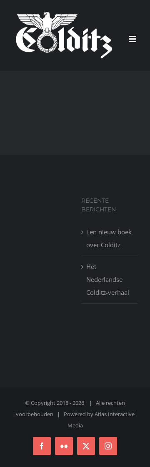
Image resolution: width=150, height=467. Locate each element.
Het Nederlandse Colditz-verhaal (107, 279)
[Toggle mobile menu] (133, 39)
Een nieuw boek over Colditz (109, 238)
